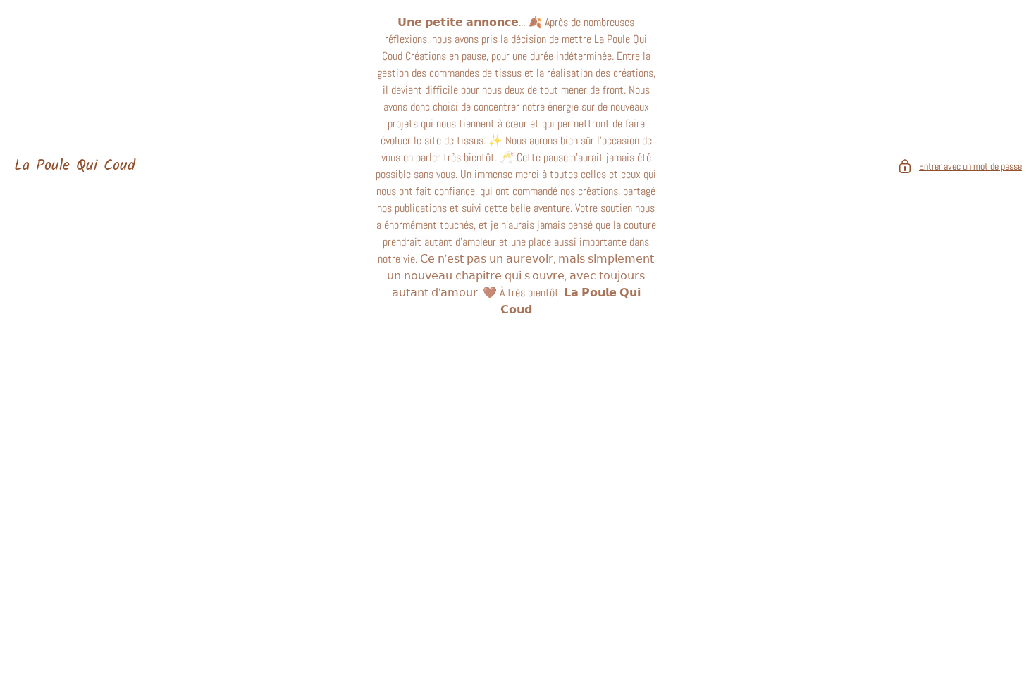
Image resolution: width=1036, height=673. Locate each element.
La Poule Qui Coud (74, 166)
